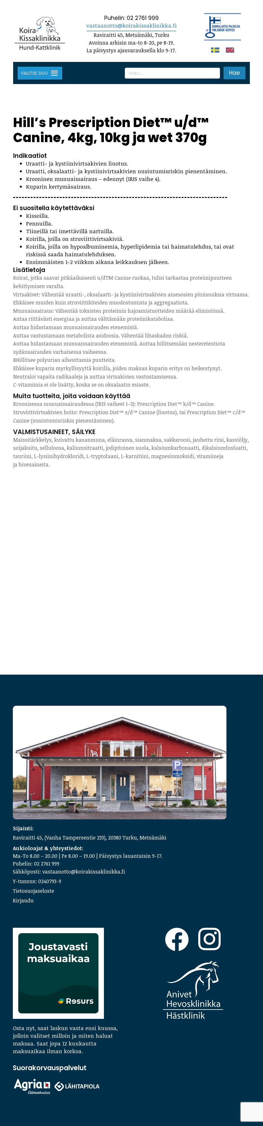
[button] (34, 73)
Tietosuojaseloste (33, 890)
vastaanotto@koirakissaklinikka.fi (131, 25)
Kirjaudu (23, 900)
